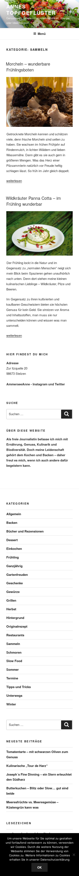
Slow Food (14, 660)
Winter (11, 704)
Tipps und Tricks (18, 686)
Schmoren (13, 652)
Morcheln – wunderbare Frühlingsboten (28, 67)
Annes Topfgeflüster (31, 9)
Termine (12, 678)
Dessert (12, 540)
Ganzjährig (14, 566)
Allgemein (13, 514)
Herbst (11, 609)
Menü (42, 33)
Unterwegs (14, 695)
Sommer (12, 669)
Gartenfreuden (17, 574)
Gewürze (13, 591)
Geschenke (14, 583)
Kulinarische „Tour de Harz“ (27, 765)
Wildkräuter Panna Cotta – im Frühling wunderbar (33, 201)
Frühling (12, 557)
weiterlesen (14, 180)
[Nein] (74, 855)
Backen (11, 522)
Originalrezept (16, 626)
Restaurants (15, 635)
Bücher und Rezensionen (25, 531)
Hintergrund (15, 617)
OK (39, 867)
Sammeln (13, 643)
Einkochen (14, 548)
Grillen (11, 600)
